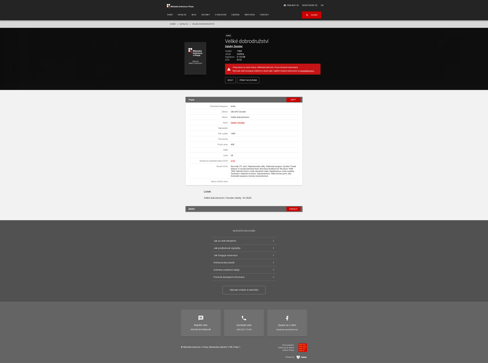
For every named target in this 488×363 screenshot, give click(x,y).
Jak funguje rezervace (226, 255)
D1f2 (233, 161)
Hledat (312, 15)
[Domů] (180, 6)
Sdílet (230, 80)
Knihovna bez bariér (224, 262)
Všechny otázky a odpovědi (244, 290)
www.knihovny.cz (307, 71)
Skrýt (293, 100)
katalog (184, 24)
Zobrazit (293, 209)
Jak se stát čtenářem (225, 241)
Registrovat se (309, 5)
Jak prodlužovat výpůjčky (227, 248)
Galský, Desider (234, 46)
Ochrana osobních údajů (226, 269)
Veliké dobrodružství (203, 24)
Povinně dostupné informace (229, 277)
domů (173, 24)
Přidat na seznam (248, 80)
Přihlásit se (291, 5)
